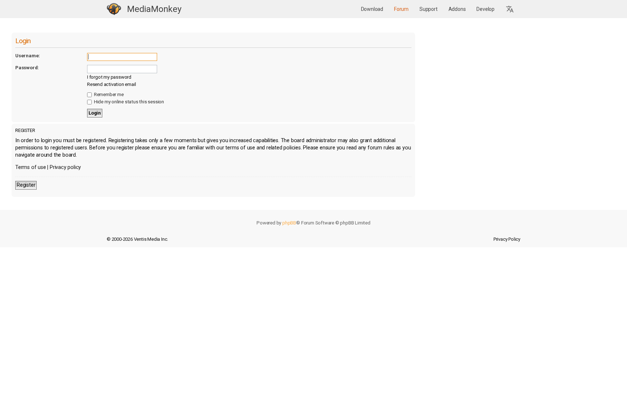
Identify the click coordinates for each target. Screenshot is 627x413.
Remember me (108, 94)
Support (428, 9)
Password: (27, 67)
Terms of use (30, 167)
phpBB (289, 223)
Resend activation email (111, 84)
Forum (401, 9)
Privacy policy (65, 167)
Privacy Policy (506, 239)
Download (372, 9)
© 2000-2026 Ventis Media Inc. (137, 239)
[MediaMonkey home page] (114, 9)
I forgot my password (109, 77)
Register (26, 185)
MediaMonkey (154, 9)
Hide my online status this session (128, 101)
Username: (27, 55)
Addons (457, 9)
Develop (485, 9)
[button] (510, 9)
